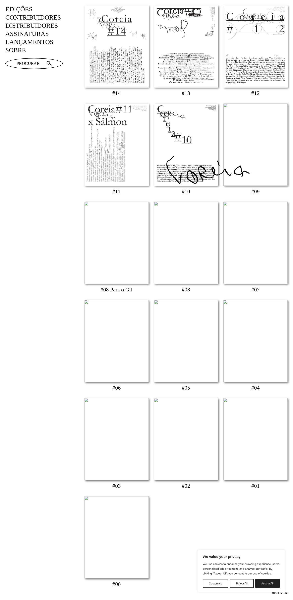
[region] (241, 571)
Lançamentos (29, 41)
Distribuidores (31, 25)
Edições (18, 9)
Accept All (267, 583)
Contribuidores (33, 17)
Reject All (242, 583)
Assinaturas (27, 33)
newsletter (280, 592)
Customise (215, 583)
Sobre (15, 50)
